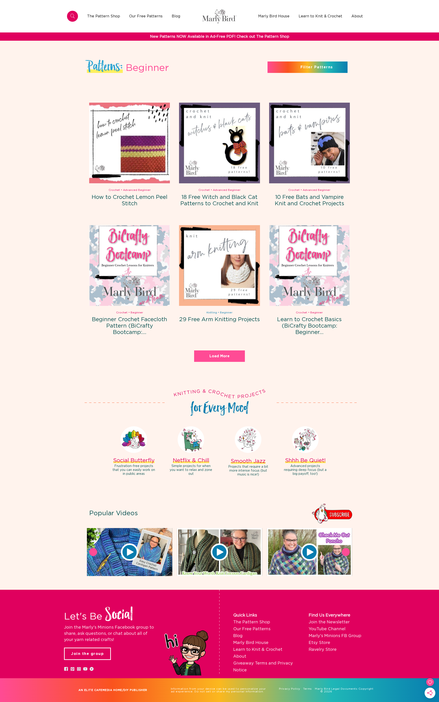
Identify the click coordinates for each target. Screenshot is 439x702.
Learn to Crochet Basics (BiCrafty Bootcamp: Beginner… (309, 326)
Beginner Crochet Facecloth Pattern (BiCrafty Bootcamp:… (129, 326)
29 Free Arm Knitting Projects (219, 319)
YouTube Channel (327, 629)
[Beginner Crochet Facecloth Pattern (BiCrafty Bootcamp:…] (129, 305)
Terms (307, 688)
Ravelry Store (323, 650)
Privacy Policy (289, 688)
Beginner (137, 312)
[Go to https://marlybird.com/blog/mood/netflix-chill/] (191, 451)
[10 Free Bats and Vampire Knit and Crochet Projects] (309, 182)
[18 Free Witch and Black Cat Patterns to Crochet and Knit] (219, 182)
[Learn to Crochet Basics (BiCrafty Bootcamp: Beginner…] (309, 305)
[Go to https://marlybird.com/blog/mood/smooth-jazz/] (248, 452)
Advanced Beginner (137, 190)
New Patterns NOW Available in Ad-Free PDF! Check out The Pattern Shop (219, 36)
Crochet (114, 190)
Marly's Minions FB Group (335, 636)
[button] (129, 552)
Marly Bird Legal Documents (336, 688)
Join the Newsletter (329, 622)
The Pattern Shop (251, 622)
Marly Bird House (250, 643)
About (239, 656)
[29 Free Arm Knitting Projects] (219, 305)
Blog (238, 636)
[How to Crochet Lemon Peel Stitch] (129, 182)
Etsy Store (319, 643)
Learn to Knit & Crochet (257, 650)
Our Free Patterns (251, 629)
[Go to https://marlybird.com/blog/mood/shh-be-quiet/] (305, 451)
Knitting (211, 312)
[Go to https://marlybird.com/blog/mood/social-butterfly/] (133, 451)
